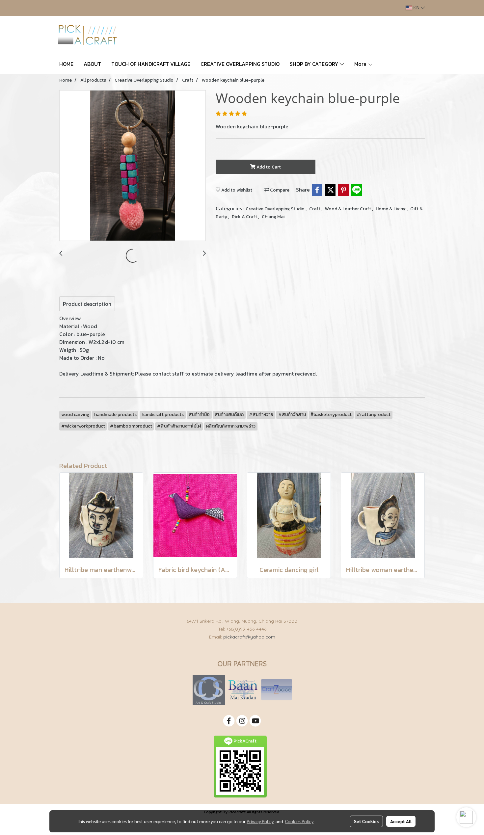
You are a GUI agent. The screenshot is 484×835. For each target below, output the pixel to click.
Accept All (401, 821)
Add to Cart (268, 167)
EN (416, 7)
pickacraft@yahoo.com (249, 637)
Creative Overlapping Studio (276, 208)
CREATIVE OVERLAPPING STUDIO (240, 64)
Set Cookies (366, 821)
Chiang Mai (273, 216)
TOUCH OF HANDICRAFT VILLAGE (150, 64)
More (361, 64)
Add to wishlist (236, 190)
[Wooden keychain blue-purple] (132, 166)
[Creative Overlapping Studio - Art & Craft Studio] (209, 689)
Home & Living (391, 208)
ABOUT (92, 64)
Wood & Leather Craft (348, 208)
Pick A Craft (245, 216)
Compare (279, 190)
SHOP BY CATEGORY (314, 64)
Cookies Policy (299, 821)
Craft (315, 208)
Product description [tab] (87, 304)
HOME (66, 64)
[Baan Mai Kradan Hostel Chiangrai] (243, 689)
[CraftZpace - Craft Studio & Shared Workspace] (276, 689)
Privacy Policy (260, 821)
